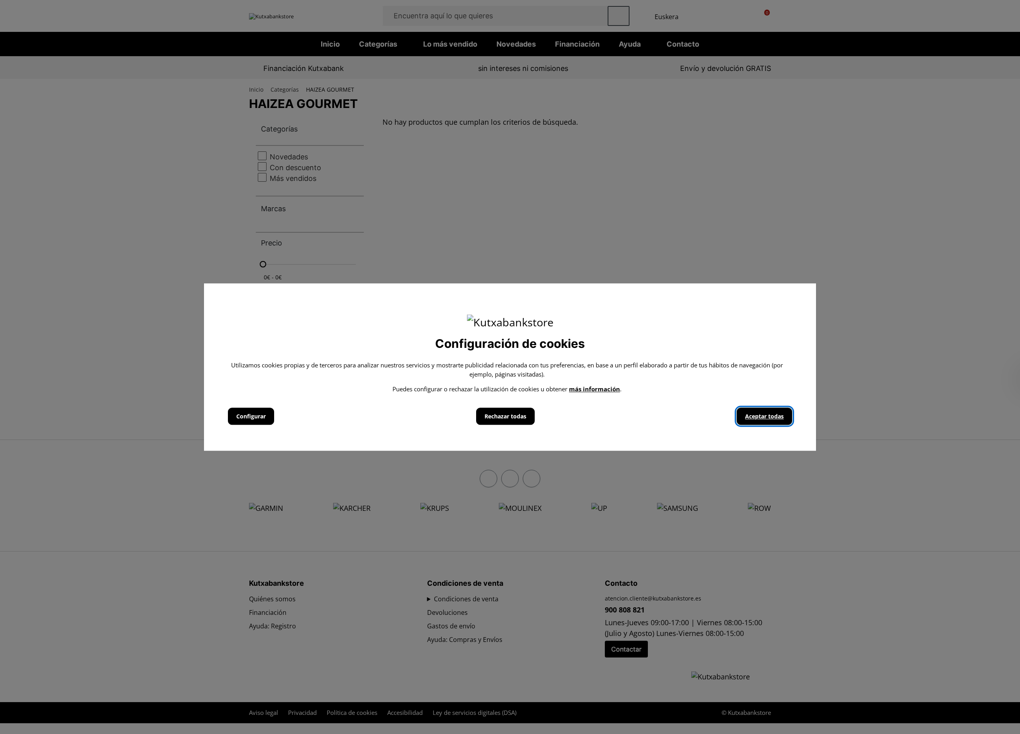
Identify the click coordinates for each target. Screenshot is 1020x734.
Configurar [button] (251, 416)
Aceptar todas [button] (764, 416)
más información (594, 389)
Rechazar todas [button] (505, 416)
